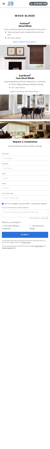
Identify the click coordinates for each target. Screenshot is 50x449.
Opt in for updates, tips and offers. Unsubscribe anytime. (26, 204)
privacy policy (26, 242)
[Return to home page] (14, 3)
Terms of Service (7, 248)
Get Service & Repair (36, 227)
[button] (3, 3)
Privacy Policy (39, 246)
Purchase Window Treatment (10, 227)
